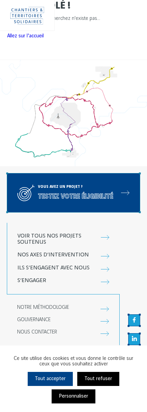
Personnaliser (73, 396)
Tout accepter (50, 378)
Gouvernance (34, 320)
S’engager (31, 280)
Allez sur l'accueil (25, 36)
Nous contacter (37, 332)
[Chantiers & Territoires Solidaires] (27, 15)
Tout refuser (98, 378)
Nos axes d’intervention (53, 255)
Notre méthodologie (43, 307)
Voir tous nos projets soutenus (49, 239)
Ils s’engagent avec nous (53, 268)
